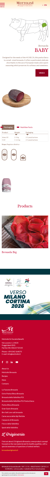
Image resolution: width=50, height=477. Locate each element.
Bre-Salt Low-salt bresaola (12, 412)
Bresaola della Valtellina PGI (13, 397)
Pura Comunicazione (38, 469)
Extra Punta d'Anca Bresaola (13, 394)
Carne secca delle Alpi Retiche (13, 416)
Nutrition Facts (26, 127)
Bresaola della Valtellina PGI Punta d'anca (18, 401)
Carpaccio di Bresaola (10, 420)
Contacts (5, 384)
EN (45, 5)
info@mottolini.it (14, 354)
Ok (46, 474)
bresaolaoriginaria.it (10, 450)
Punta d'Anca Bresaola (10, 405)
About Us (5, 369)
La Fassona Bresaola (10, 390)
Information (21, 475)
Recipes (5, 376)
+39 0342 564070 (15, 351)
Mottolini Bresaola (9, 372)
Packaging (8, 127)
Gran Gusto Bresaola (10, 409)
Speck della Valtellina (10, 427)
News (4, 380)
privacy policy (18, 469)
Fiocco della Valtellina (10, 424)
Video (42, 73)
